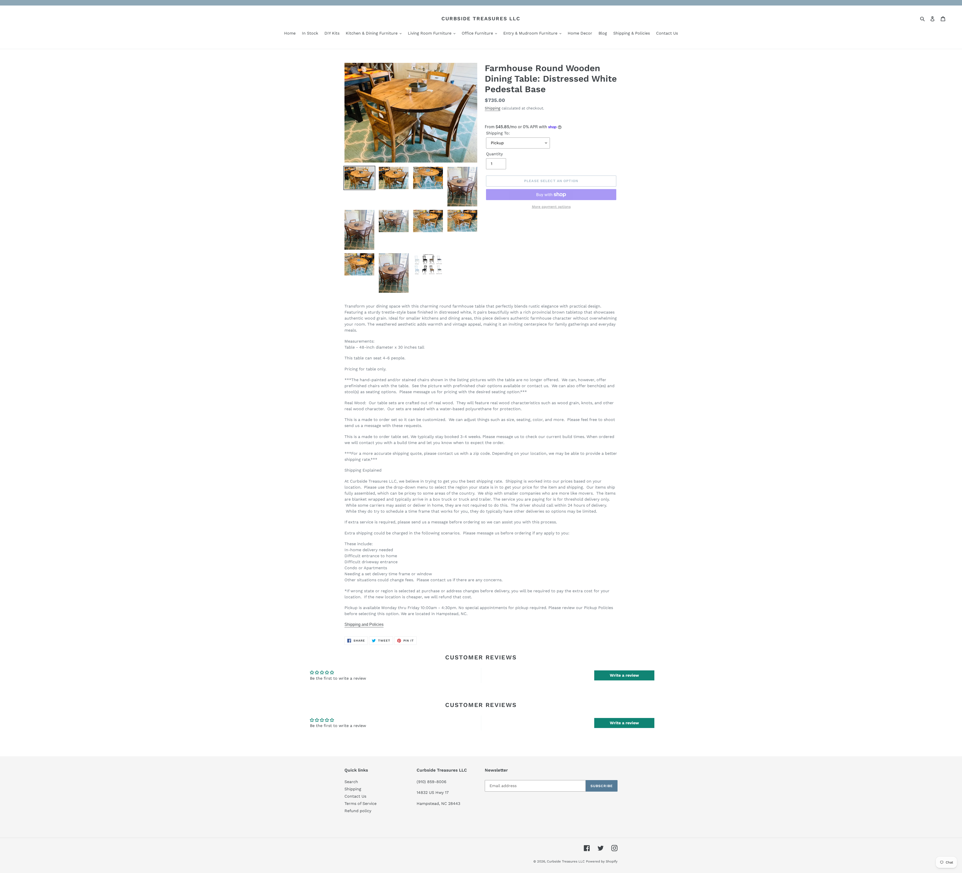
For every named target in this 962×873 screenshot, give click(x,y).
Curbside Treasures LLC (480, 19)
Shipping (492, 108)
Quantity (494, 154)
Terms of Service (360, 803)
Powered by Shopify (602, 861)
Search (351, 781)
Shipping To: (498, 133)
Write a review (624, 675)
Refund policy (357, 810)
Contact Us (355, 796)
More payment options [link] (551, 207)
